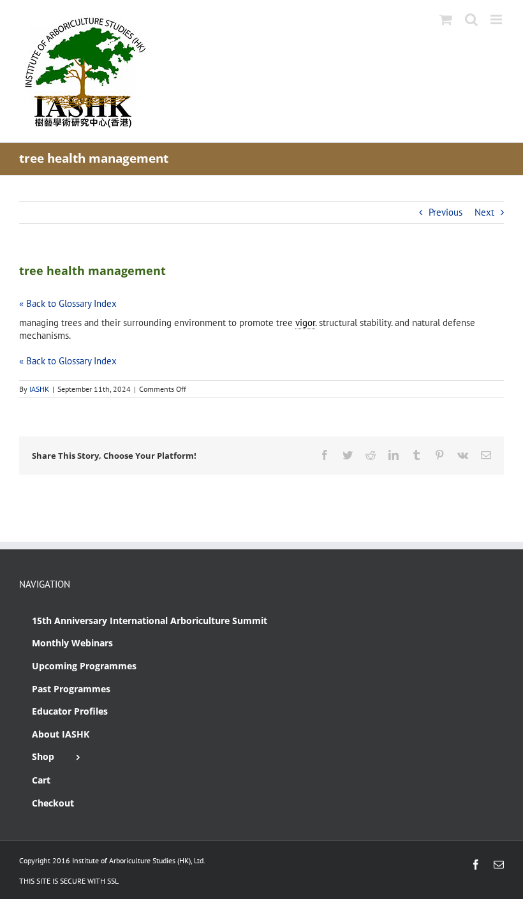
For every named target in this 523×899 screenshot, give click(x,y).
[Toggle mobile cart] (445, 19)
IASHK (39, 389)
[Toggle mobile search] (471, 19)
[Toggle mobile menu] (497, 19)
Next (484, 212)
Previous (445, 212)
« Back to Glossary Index (68, 303)
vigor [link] (305, 322)
